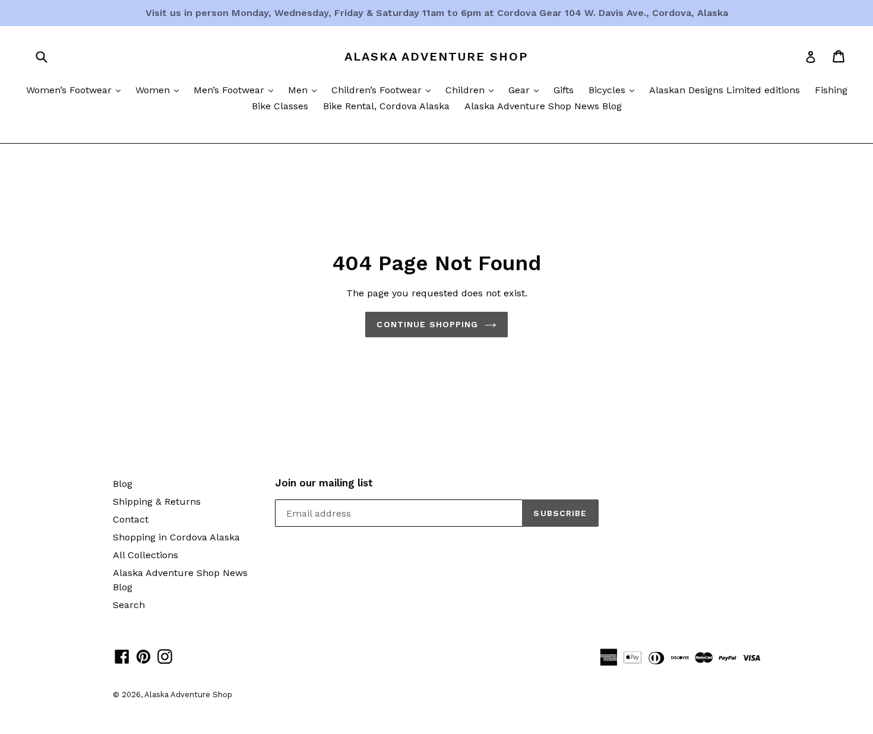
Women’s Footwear (76, 90)
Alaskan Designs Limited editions (724, 90)
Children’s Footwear (383, 90)
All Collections (145, 555)
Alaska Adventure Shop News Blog (543, 106)
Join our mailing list (324, 483)
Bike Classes (280, 106)
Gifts (563, 90)
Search (129, 604)
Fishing (831, 90)
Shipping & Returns (157, 501)
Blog (122, 483)
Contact (130, 519)
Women (160, 90)
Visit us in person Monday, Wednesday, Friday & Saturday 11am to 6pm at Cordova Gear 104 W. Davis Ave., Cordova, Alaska (437, 12)
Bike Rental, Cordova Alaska (386, 106)
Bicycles (614, 90)
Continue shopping (427, 324)
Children (472, 90)
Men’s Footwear (236, 90)
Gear (526, 90)
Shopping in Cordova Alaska (176, 537)
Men (305, 90)
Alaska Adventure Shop (436, 56)
